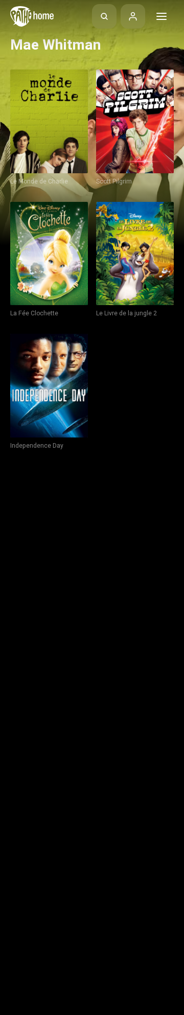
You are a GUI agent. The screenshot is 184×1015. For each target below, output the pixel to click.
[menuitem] (104, 16)
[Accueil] (32, 16)
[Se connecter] (133, 16)
